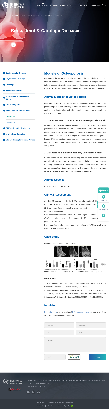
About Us (73, 5)
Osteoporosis (10, 116)
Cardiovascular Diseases (16, 73)
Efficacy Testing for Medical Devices (20, 140)
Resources (64, 5)
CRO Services (42, 5)
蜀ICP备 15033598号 (66, 402)
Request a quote (50, 312)
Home (23, 16)
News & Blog (84, 5)
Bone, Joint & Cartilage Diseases (51, 16)
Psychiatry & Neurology (15, 79)
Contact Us (95, 5)
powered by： (62, 406)
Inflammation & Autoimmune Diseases (17, 97)
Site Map (51, 406)
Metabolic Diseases (14, 90)
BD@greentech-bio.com (81, 312)
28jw (69, 406)
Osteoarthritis (10, 122)
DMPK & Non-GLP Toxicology (18, 128)
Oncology (10, 85)
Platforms (53, 5)
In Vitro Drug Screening (15, 134)
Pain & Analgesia (13, 105)
